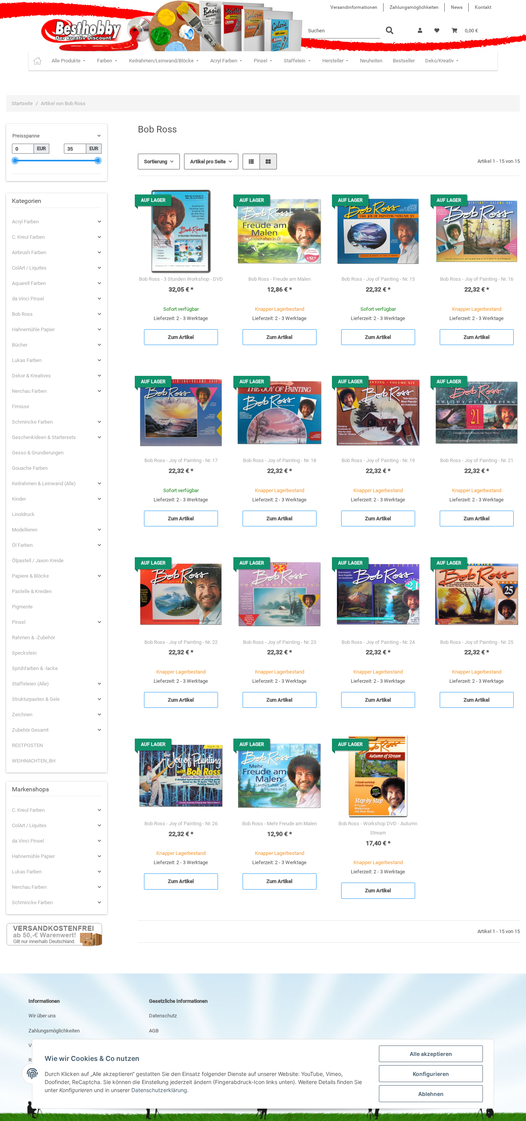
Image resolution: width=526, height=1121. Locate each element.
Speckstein (24, 653)
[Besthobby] (80, 31)
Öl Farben (22, 545)
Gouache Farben (30, 468)
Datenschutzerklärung (159, 1090)
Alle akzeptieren (431, 1054)
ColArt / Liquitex (29, 268)
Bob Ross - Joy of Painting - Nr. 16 (476, 279)
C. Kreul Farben (28, 237)
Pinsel (18, 622)
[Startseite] (37, 60)
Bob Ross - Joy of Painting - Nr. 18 (279, 460)
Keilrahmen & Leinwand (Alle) (44, 483)
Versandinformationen (353, 7)
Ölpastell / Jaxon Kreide (38, 560)
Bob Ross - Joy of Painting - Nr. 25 (476, 642)
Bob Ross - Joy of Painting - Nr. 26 (181, 823)
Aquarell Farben (29, 283)
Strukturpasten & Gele (36, 699)
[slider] (15, 160)
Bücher (19, 345)
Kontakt (483, 7)
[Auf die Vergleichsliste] (191, 201)
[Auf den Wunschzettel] (211, 201)
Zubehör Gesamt (30, 730)
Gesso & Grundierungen (38, 453)
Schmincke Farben (32, 422)
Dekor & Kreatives (31, 376)
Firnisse (20, 406)
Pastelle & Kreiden (32, 591)
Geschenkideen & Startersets (44, 437)
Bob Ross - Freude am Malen (279, 279)
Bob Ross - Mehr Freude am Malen (279, 823)
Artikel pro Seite (208, 161)
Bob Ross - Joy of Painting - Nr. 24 (378, 642)
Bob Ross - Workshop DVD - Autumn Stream (377, 828)
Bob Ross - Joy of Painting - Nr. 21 (476, 460)
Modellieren (24, 530)
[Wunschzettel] (437, 31)
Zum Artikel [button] (181, 337)
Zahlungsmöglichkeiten (414, 7)
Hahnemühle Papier (33, 329)
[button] (420, 31)
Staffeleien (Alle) (30, 684)
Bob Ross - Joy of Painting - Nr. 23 (279, 642)
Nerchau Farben (29, 391)
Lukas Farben (27, 360)
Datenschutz (163, 1016)
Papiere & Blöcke (30, 576)
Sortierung (155, 161)
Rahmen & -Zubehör (33, 637)
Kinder (19, 499)
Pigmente (22, 607)
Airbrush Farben (29, 252)
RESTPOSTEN (27, 745)
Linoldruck (23, 514)
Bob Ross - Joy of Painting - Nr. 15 (378, 279)
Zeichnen (22, 714)
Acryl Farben (25, 222)
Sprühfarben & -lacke (35, 668)
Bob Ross (22, 314)
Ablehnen (431, 1094)
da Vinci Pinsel (28, 299)
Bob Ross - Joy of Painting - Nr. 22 (181, 642)
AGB (154, 1031)
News (456, 7)
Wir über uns (42, 1016)
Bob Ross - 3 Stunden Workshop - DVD (181, 279)
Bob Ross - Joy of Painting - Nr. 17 (181, 460)
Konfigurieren (431, 1074)
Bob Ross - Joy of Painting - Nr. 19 (378, 460)
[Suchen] (389, 31)
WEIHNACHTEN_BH (33, 761)
